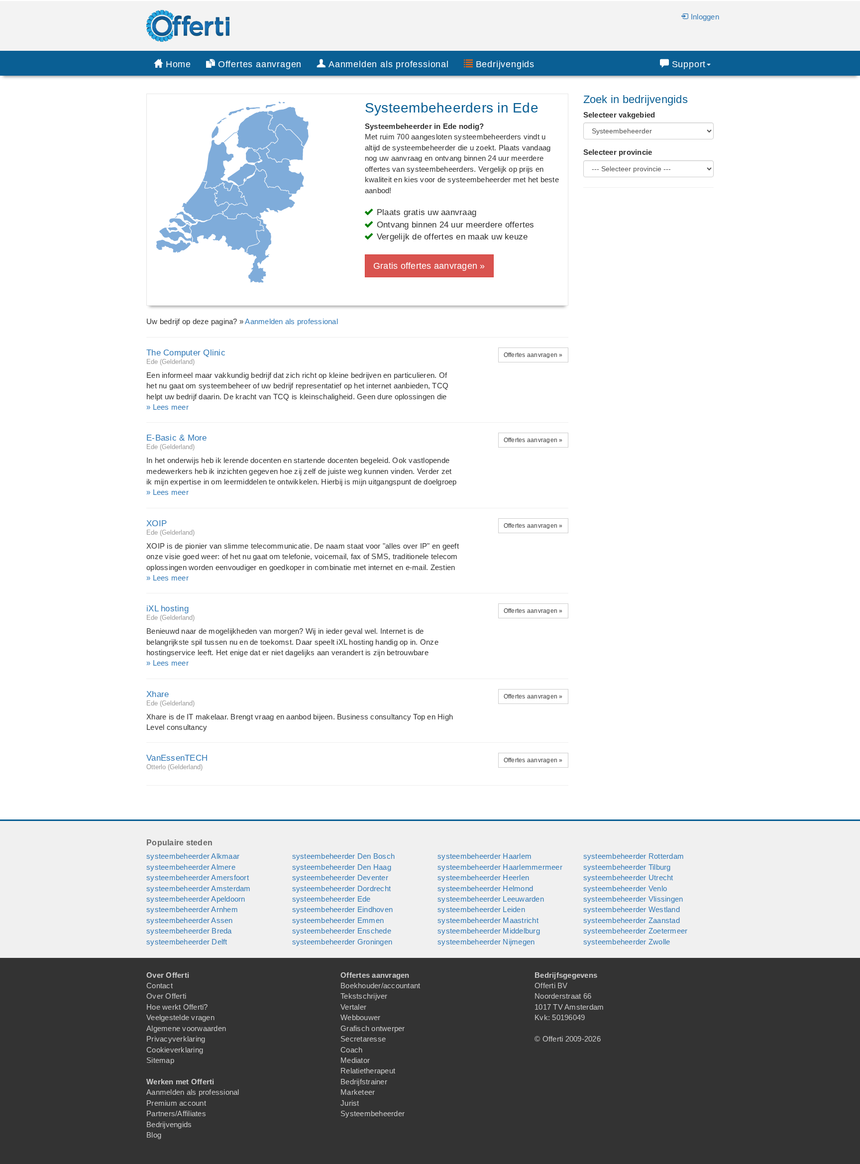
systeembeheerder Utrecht (628, 877)
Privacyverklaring (175, 1039)
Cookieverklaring (174, 1050)
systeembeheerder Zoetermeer (635, 931)
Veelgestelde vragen (180, 1017)
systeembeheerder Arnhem (192, 909)
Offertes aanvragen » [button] (533, 354)
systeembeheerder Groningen (342, 941)
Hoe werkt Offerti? (177, 1007)
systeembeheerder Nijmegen (486, 941)
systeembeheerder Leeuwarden (490, 899)
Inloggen (705, 16)
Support (689, 64)
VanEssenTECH (177, 758)
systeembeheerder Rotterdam (633, 856)
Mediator (355, 1060)
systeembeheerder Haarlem (484, 856)
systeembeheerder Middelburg (488, 931)
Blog (153, 1135)
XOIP (156, 523)
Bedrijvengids (505, 64)
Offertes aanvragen (260, 64)
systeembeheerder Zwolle (626, 941)
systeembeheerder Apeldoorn (195, 899)
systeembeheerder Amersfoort (197, 877)
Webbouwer (360, 1017)
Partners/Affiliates (176, 1113)
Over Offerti (166, 996)
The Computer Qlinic (185, 352)
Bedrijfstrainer (363, 1081)
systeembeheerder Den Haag (341, 867)
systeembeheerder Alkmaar (192, 856)
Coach (351, 1050)
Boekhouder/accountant (380, 985)
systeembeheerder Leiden (481, 909)
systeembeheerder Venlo (625, 888)
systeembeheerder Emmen (338, 920)
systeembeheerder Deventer (340, 877)
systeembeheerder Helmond (485, 888)
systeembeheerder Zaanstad (631, 920)
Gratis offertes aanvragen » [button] (429, 266)
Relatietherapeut (367, 1070)
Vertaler (353, 1007)
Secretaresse (363, 1039)
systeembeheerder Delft (186, 941)
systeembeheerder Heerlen (483, 877)
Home (178, 64)
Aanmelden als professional (291, 321)
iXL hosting (167, 608)
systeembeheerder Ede (331, 899)
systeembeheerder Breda (189, 931)
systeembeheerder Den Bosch (343, 856)
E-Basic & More (176, 438)
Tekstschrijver (364, 996)
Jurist (349, 1103)
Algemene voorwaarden (186, 1028)
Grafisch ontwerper (372, 1028)
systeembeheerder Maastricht (487, 920)
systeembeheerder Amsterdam (198, 888)
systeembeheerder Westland (631, 909)
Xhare (157, 694)
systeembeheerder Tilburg (627, 867)
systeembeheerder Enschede (341, 931)
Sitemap (160, 1060)
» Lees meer (167, 407)
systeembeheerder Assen (189, 920)
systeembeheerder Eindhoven (342, 909)
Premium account (176, 1103)
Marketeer (357, 1092)
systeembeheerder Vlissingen (633, 899)
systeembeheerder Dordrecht (341, 888)
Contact (159, 985)
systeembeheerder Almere (190, 867)
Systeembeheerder (372, 1113)
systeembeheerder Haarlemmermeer (499, 867)
